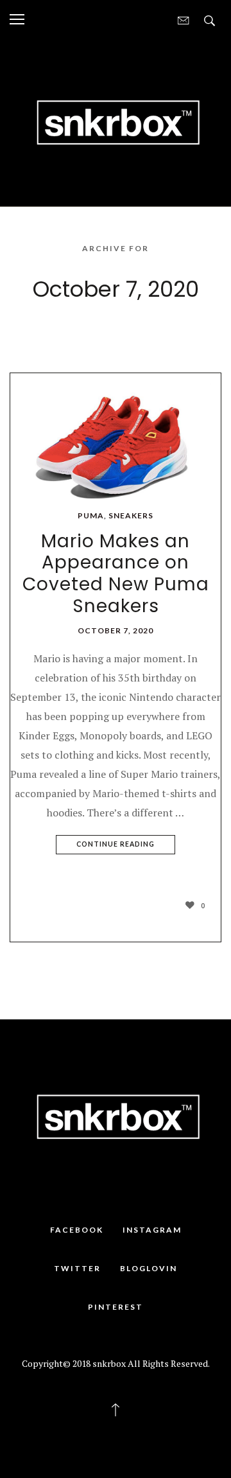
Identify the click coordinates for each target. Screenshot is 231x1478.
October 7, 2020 (115, 630)
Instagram (152, 1230)
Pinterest (115, 1307)
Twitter (77, 1268)
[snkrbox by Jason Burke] (115, 121)
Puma (91, 515)
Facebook (76, 1230)
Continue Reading (115, 844)
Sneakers (130, 515)
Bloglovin (148, 1268)
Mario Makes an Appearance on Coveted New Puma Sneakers (115, 574)
